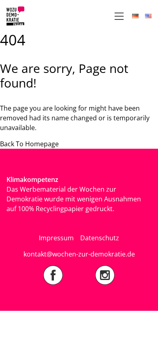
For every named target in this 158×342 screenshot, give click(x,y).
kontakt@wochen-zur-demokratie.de (79, 254)
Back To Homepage (29, 143)
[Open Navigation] (119, 16)
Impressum (56, 237)
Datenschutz (99, 237)
